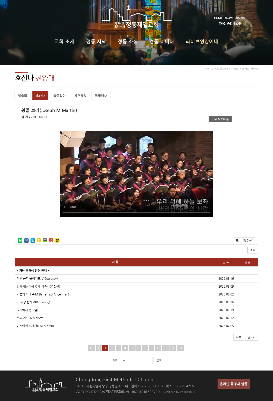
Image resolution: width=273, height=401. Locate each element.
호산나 (40, 95)
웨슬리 (22, 95)
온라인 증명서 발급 (230, 23)
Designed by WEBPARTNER (180, 391)
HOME (218, 17)
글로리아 (59, 95)
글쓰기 (251, 337)
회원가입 (240, 17)
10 (166, 348)
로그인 (229, 17)
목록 (252, 250)
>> (180, 348)
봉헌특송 (80, 95)
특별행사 (101, 95)
